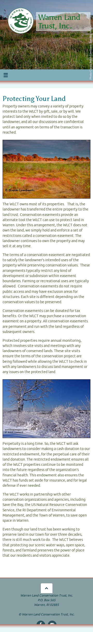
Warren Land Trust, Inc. (59, 21)
